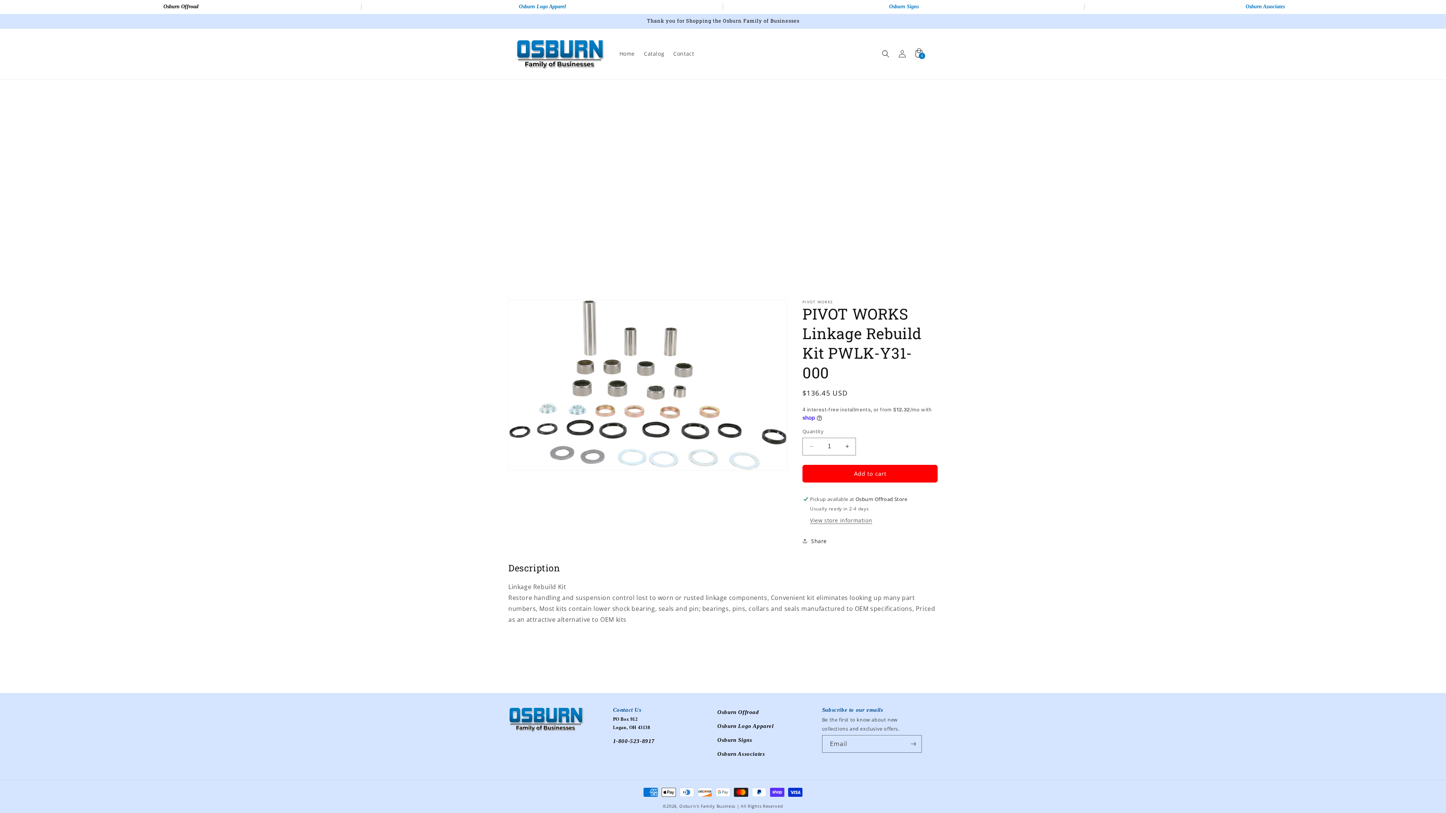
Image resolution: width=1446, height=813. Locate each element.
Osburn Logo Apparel (542, 6)
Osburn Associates (1265, 6)
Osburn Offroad (180, 6)
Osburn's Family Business (707, 806)
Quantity (813, 431)
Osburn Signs (904, 6)
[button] (885, 54)
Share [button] (819, 541)
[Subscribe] (913, 744)
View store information (841, 520)
